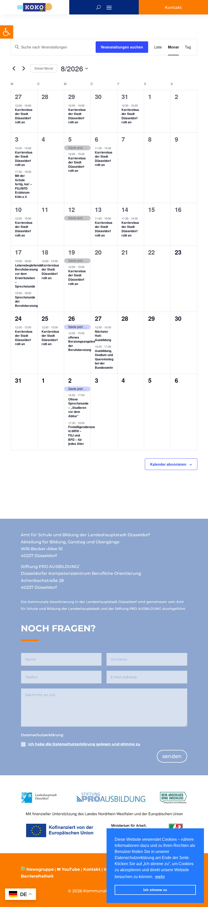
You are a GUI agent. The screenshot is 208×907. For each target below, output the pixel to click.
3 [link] (16, 139)
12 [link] (71, 209)
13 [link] (98, 209)
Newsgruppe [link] (39, 869)
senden (172, 756)
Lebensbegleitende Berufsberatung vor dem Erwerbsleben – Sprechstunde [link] (28, 276)
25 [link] (45, 318)
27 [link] (18, 96)
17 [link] (18, 252)
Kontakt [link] (91, 869)
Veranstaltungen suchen (122, 46)
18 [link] (45, 252)
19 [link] (71, 252)
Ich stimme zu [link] (155, 890)
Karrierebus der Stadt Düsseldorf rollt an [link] (23, 116)
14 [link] (125, 209)
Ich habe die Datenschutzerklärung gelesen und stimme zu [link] (84, 744)
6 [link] (96, 139)
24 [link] (18, 318)
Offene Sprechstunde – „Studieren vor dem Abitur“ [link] (78, 407)
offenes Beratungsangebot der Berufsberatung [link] (81, 343)
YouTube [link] (71, 869)
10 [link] (18, 209)
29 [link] (71, 96)
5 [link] (70, 139)
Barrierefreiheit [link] (37, 876)
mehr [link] (160, 877)
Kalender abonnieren (168, 464)
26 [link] (71, 318)
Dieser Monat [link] (43, 68)
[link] (6, 32)
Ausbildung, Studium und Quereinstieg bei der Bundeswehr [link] (104, 359)
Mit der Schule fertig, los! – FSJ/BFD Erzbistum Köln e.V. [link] (23, 186)
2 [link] (70, 380)
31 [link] (125, 96)
